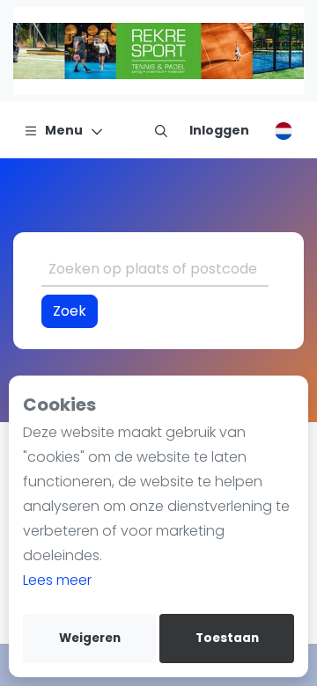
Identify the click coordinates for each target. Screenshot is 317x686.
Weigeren (90, 638)
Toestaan (227, 638)
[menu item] (161, 130)
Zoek (69, 311)
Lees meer (57, 580)
